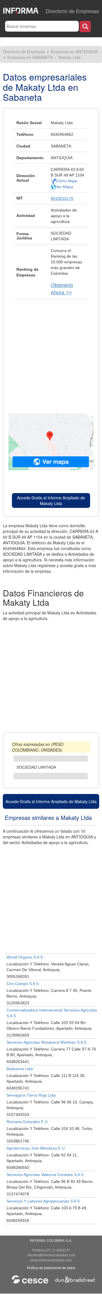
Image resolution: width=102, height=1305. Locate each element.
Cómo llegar (67, 180)
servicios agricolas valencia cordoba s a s (45, 1174)
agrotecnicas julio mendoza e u (36, 1148)
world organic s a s (25, 957)
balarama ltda (20, 1068)
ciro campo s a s (23, 983)
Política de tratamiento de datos (51, 1268)
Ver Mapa (64, 186)
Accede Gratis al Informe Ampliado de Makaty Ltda (51, 500)
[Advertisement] (51, 353)
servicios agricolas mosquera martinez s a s (46, 1042)
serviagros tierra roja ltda (31, 1095)
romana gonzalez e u (27, 1121)
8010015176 (62, 198)
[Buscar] (85, 26)
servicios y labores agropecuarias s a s (43, 1201)
